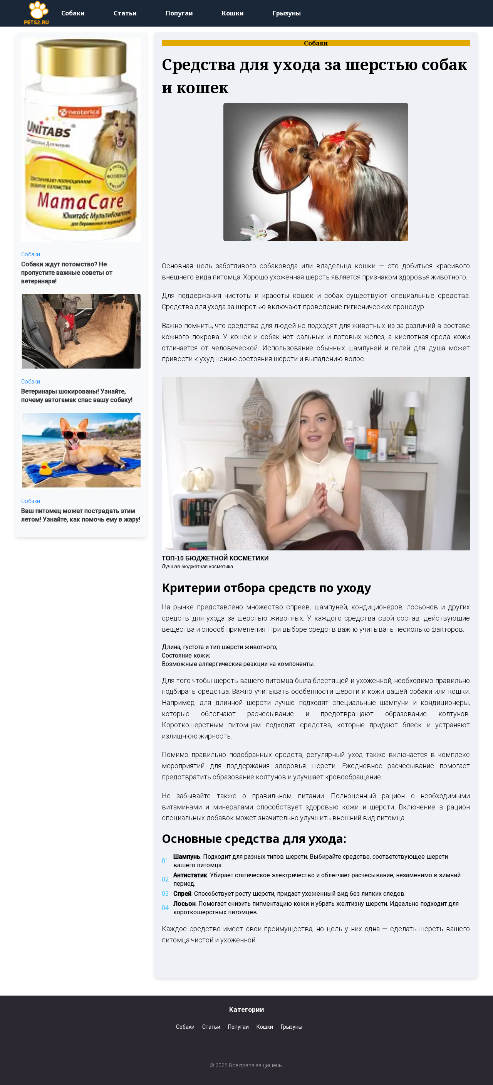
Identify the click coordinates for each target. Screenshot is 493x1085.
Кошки (233, 13)
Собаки (73, 13)
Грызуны (287, 13)
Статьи (125, 13)
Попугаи (179, 13)
